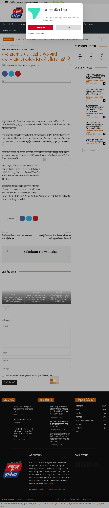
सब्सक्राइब (41, 27)
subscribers (40, 33)
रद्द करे (68, 27)
